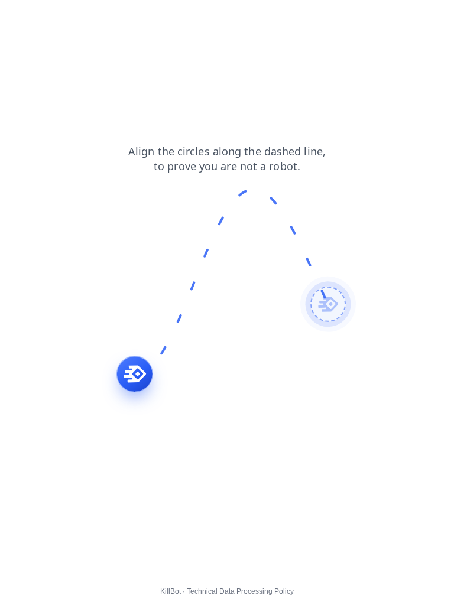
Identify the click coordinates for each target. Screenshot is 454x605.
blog (82, 17)
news (50, 17)
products (120, 17)
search (235, 17)
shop (271, 17)
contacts (192, 17)
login (17, 17)
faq (157, 17)
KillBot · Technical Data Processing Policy (227, 591)
